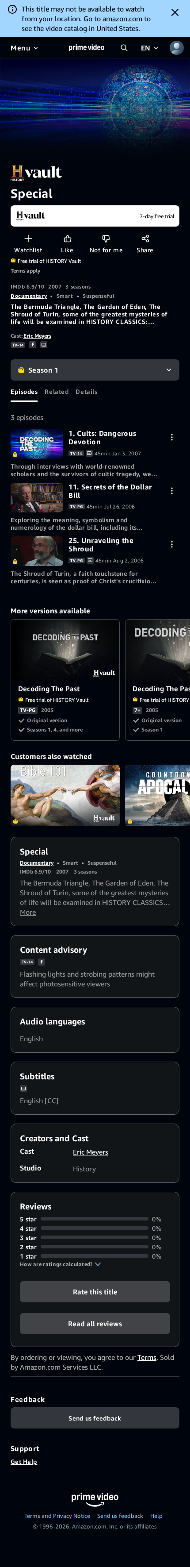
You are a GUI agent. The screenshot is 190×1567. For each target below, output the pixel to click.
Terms (146, 1357)
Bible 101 (65, 795)
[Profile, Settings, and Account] (176, 48)
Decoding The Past (65, 650)
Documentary (29, 296)
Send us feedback (120, 1515)
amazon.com (122, 18)
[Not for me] (106, 238)
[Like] (67, 238)
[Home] (86, 47)
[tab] (24, 391)
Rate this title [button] (95, 1291)
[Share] (145, 238)
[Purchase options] (171, 437)
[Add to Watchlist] (28, 238)
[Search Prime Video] (124, 48)
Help (156, 1515)
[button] (60, 1264)
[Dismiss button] (175, 12)
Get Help (24, 1461)
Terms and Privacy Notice (57, 1515)
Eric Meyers (37, 335)
